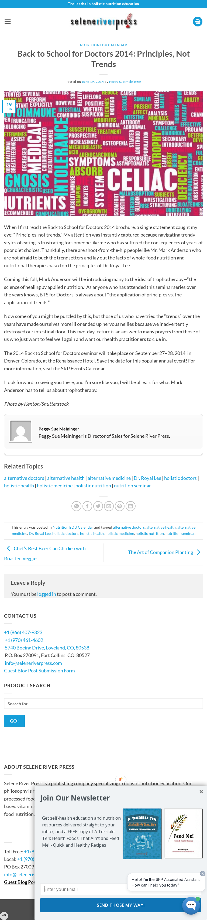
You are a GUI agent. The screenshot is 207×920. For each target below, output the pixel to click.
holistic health (19, 485)
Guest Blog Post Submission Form (39, 670)
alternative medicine (109, 478)
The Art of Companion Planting (161, 552)
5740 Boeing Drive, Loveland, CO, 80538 (47, 648)
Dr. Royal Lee (147, 478)
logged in (46, 594)
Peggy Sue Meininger (125, 82)
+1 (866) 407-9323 (23, 632)
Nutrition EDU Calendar (103, 45)
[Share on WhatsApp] (76, 506)
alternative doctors (24, 478)
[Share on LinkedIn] (131, 506)
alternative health (66, 478)
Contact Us (20, 835)
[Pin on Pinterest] (120, 506)
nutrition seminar (132, 485)
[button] (7, 22)
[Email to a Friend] (109, 506)
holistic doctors (180, 478)
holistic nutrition (93, 485)
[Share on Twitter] (98, 506)
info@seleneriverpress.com (33, 663)
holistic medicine (55, 485)
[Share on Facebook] (87, 506)
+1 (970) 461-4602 (24, 640)
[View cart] (198, 21)
